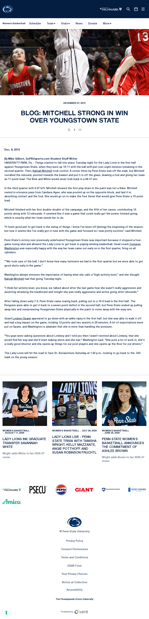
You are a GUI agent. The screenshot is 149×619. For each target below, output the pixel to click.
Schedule (35, 24)
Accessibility (74, 590)
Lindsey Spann (22, 319)
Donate (92, 24)
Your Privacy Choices (74, 574)
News (79, 24)
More (106, 24)
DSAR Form (74, 566)
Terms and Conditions (74, 557)
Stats (64, 24)
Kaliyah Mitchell (42, 171)
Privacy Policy (74, 541)
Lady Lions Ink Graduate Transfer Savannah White (24, 443)
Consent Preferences (74, 549)
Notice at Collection (74, 582)
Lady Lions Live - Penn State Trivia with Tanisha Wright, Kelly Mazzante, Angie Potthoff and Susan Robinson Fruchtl (74, 445)
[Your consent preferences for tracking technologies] (6, 612)
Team (50, 24)
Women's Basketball (16, 431)
